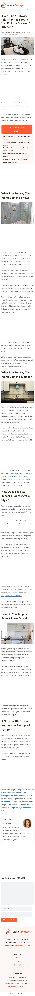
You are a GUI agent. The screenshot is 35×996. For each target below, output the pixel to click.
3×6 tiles (26, 288)
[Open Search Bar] (27, 9)
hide (16, 131)
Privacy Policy (17, 965)
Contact (17, 961)
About (17, 958)
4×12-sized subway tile (18, 476)
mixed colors (6, 802)
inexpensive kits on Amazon (11, 596)
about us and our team (21, 945)
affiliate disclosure (14, 986)
